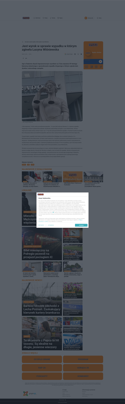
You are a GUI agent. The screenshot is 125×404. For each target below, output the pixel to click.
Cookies (46, 221)
